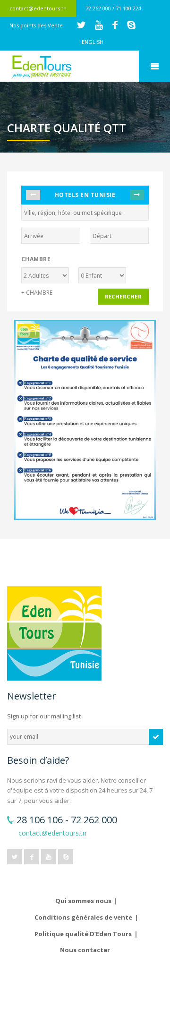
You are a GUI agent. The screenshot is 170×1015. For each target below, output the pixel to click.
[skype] (65, 856)
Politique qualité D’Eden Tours (83, 934)
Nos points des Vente (36, 25)
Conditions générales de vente (83, 917)
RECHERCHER (123, 296)
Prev (33, 195)
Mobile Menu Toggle (154, 66)
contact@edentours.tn (38, 8)
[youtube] (48, 856)
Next (137, 195)
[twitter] (14, 856)
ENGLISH (92, 41)
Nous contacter (85, 950)
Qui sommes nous (83, 900)
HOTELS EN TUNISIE (85, 195)
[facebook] (31, 856)
